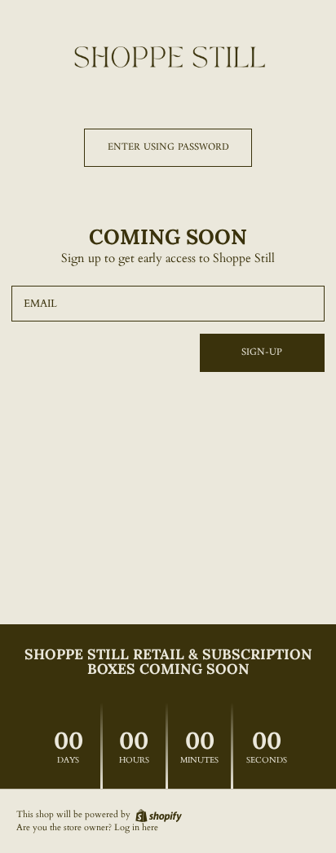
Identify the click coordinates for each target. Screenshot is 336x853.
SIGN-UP (261, 352)
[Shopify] (157, 814)
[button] (168, 148)
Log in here (136, 827)
